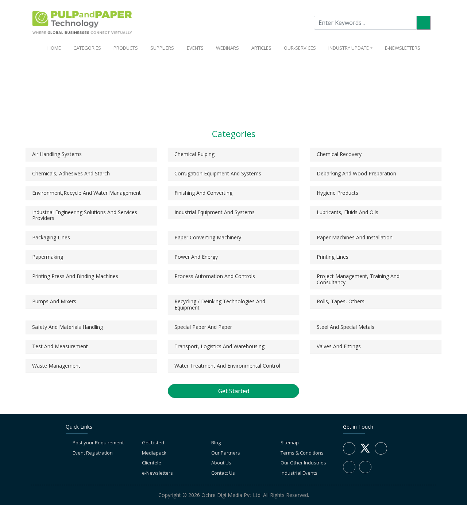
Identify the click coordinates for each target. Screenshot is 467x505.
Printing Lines (332, 256)
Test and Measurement (60, 346)
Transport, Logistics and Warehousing (219, 346)
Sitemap (290, 442)
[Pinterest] (365, 467)
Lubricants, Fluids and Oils (347, 212)
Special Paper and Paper (203, 326)
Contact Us (223, 473)
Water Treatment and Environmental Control (227, 365)
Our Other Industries (303, 462)
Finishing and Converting (203, 192)
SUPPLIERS (162, 48)
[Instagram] (349, 467)
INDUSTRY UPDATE (348, 48)
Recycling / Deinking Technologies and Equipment (219, 304)
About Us (221, 462)
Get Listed (153, 442)
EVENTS (195, 48)
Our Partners (225, 452)
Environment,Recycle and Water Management (86, 192)
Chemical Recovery (339, 154)
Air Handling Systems (57, 154)
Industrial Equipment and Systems (214, 212)
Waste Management (56, 365)
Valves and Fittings (339, 346)
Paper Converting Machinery (207, 237)
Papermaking (47, 256)
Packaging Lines (51, 237)
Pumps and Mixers (54, 301)
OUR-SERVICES (300, 48)
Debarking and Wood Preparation (356, 173)
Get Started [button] (233, 391)
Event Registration (93, 452)
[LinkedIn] (381, 448)
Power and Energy (196, 256)
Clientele (151, 462)
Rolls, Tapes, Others (340, 301)
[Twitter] (365, 452)
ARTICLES (261, 48)
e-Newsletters (402, 48)
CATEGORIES (87, 48)
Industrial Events (299, 473)
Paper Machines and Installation (355, 237)
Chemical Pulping (194, 154)
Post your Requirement (98, 442)
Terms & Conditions (302, 452)
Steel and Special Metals (345, 326)
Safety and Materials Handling (67, 326)
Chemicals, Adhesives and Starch (71, 173)
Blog (216, 442)
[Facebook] (349, 448)
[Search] (424, 23)
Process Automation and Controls (214, 276)
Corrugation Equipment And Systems (217, 173)
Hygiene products (337, 192)
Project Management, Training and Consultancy (358, 279)
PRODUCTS (125, 48)
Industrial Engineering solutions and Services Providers (84, 215)
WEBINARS (227, 48)
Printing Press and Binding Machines (75, 276)
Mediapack (154, 452)
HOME (55, 47)
